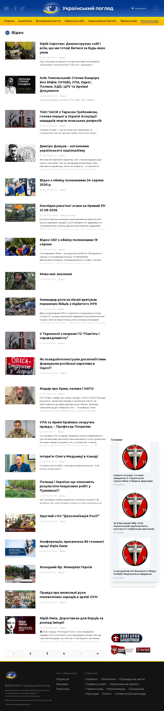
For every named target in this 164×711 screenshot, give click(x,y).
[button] (6, 8)
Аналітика (25, 20)
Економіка (137, 688)
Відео (62, 57)
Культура (93, 693)
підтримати (140, 8)
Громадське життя (48, 20)
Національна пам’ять (102, 20)
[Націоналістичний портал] (122, 650)
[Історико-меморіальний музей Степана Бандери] (147, 650)
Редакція (62, 679)
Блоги (107, 693)
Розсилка (62, 688)
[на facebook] (15, 8)
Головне (116, 439)
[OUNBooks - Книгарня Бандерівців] (135, 638)
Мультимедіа (150, 20)
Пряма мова (128, 20)
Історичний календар (131, 693)
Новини (9, 20)
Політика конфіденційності (18, 704)
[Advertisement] (135, 609)
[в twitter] (22, 8)
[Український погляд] (11, 675)
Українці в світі (74, 20)
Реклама (62, 684)
